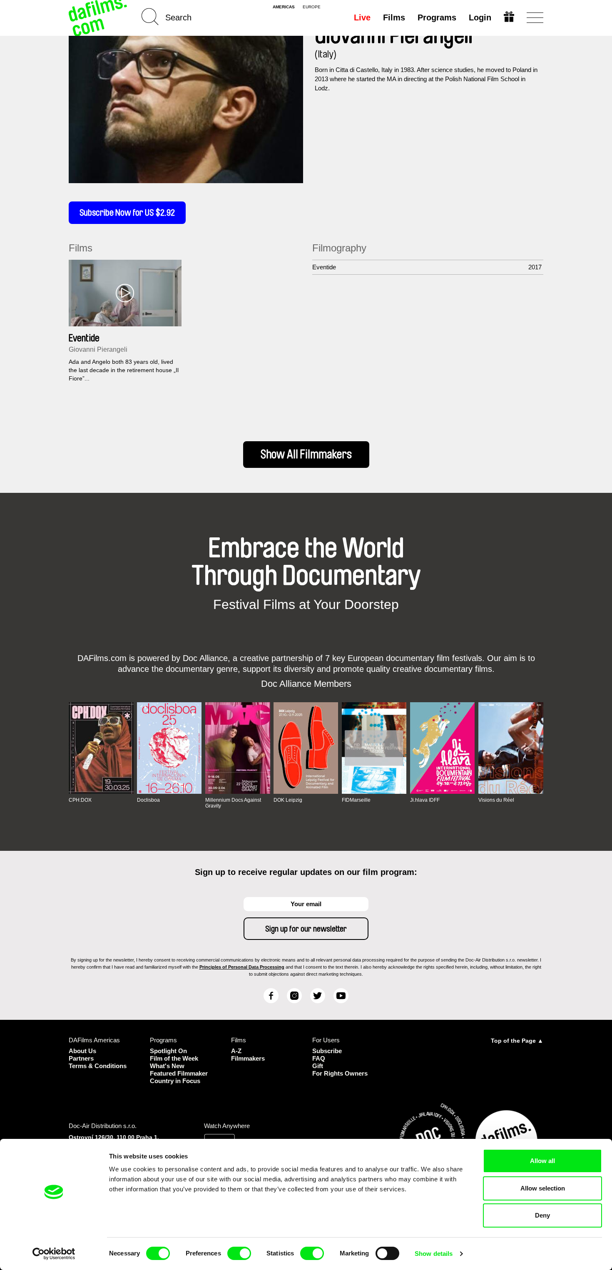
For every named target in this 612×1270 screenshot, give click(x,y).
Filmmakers (248, 1058)
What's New (167, 1065)
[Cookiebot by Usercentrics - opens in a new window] (53, 1254)
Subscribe (327, 1050)
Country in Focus (175, 1080)
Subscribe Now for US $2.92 (127, 212)
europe (312, 7)
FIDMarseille (356, 800)
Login (480, 17)
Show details (434, 1253)
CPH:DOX (80, 800)
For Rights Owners (340, 1073)
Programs (437, 17)
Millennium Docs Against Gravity (233, 803)
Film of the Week (174, 1058)
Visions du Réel (496, 800)
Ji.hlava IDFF (425, 800)
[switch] (239, 1253)
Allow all (542, 1160)
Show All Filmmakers (306, 454)
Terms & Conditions (98, 1065)
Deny (542, 1215)
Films (394, 17)
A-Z (236, 1050)
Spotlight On (168, 1050)
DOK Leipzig (288, 800)
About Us (82, 1050)
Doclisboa (148, 800)
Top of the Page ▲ (517, 1040)
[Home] (99, 17)
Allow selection (542, 1188)
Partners (81, 1058)
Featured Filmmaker (179, 1073)
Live (362, 17)
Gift (317, 1065)
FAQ (318, 1058)
